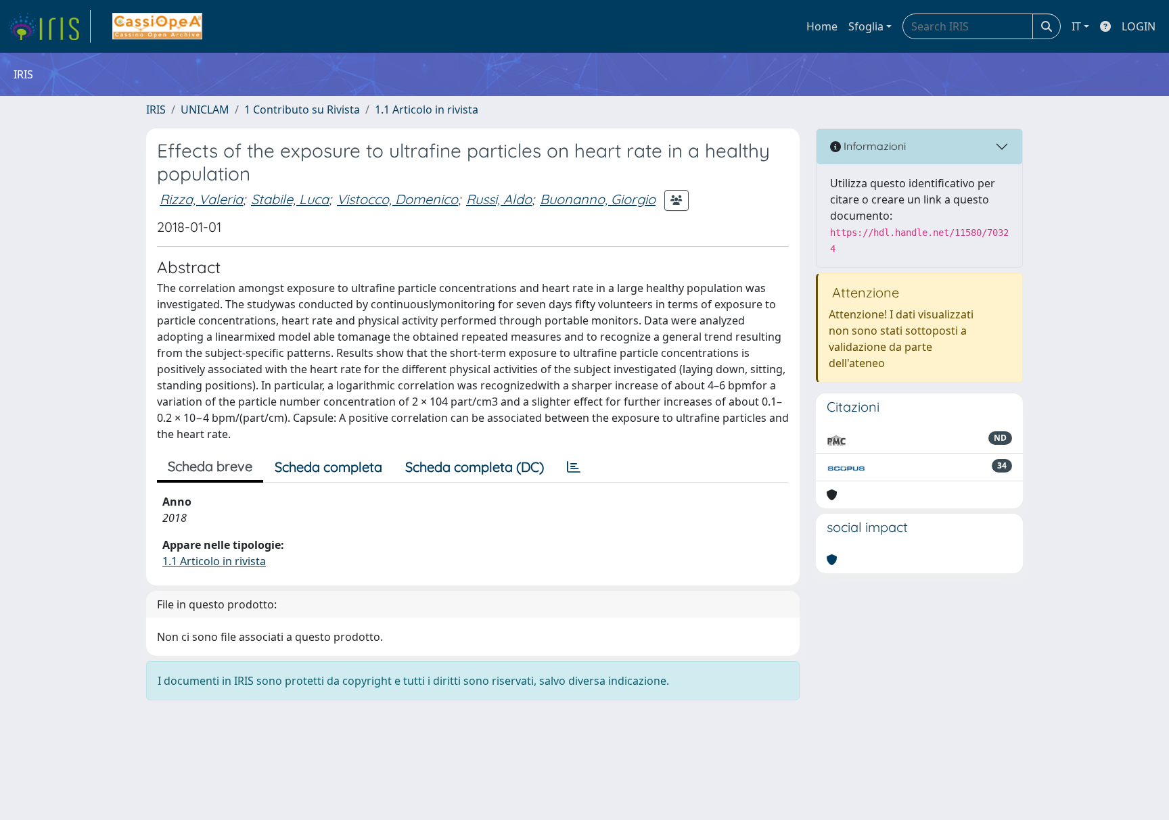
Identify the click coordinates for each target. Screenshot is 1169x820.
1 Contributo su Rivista (302, 109)
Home (822, 26)
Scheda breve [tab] (210, 466)
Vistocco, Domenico (397, 199)
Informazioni (873, 146)
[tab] (573, 467)
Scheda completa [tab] (328, 466)
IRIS (156, 109)
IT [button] (1076, 26)
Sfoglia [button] (866, 26)
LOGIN (1138, 26)
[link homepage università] (157, 26)
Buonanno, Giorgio (598, 199)
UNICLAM (205, 109)
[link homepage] (49, 26)
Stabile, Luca (290, 199)
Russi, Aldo (499, 199)
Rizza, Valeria (201, 199)
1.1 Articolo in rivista (426, 109)
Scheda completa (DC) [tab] (474, 466)
